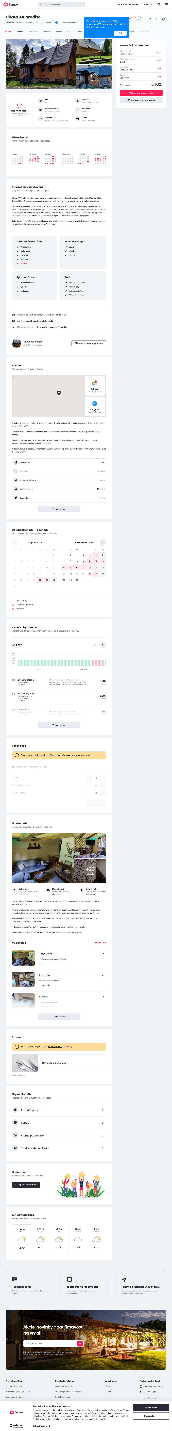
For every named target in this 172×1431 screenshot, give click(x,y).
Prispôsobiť (149, 1416)
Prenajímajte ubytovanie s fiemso (68, 1392)
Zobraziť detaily (40, 1426)
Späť (9, 31)
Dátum (69, 31)
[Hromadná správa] (163, 19)
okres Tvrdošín (22, 22)
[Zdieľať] (156, 19)
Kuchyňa (44, 975)
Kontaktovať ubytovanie (91, 343)
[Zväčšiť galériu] (107, 44)
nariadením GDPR (56, 1355)
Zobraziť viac (59, 509)
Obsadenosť (33, 31)
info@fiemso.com (150, 1398)
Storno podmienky (32, 1135)
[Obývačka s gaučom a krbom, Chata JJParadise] (43, 858)
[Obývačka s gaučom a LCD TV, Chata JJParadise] (90, 845)
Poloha (59, 31)
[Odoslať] (80, 1343)
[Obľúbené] (158, 4)
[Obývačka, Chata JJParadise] (23, 958)
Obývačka (45, 953)
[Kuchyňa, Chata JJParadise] (23, 979)
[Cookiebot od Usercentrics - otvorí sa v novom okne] (16, 1426)
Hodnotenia (143, 31)
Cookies (108, 1392)
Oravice (33, 22)
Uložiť (96, 803)
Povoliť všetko (151, 1408)
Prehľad (19, 31)
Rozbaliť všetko (99, 943)
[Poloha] (135, 19)
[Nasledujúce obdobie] (103, 645)
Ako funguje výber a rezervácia (18, 1392)
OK (120, 33)
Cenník (80, 31)
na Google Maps (95, 390)
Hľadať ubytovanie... (53, 4)
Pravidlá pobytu (31, 1110)
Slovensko (10, 22)
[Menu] (166, 4)
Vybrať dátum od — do (141, 93)
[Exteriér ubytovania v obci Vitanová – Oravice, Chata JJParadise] (41, 64)
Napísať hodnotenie (26, 1184)
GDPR (107, 1386)
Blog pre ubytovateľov (64, 1386)
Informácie (47, 31)
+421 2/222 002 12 (151, 1392)
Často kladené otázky (35, 1148)
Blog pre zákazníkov (14, 1386)
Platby (25, 1123)
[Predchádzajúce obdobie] (95, 645)
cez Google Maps (94, 410)
